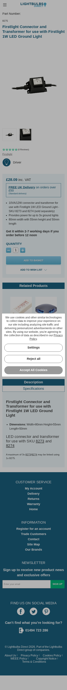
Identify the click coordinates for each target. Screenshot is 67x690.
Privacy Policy (29, 655)
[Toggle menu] (4, 5)
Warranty (33, 504)
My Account (33, 488)
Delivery (33, 493)
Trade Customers (33, 534)
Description (33, 382)
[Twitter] (33, 611)
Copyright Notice (46, 658)
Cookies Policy (52, 655)
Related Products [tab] (33, 286)
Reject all (33, 359)
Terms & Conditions (34, 661)
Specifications (33, 388)
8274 (10, 445)
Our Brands (33, 549)
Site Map (33, 544)
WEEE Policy (18, 658)
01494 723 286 (36, 630)
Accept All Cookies (33, 370)
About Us (10, 655)
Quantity (14, 244)
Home (33, 509)
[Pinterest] (46, 611)
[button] (33, 150)
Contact (33, 539)
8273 (40, 441)
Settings (33, 347)
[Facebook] (21, 611)
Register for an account (33, 529)
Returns (33, 499)
